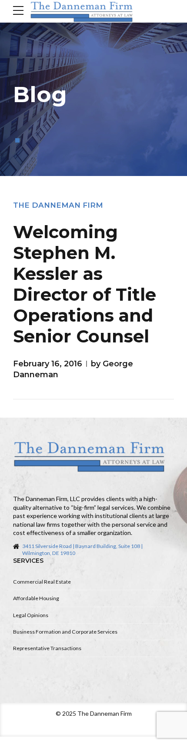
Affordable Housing (36, 598)
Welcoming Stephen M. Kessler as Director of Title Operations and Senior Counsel (84, 284)
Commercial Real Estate (42, 581)
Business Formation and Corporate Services (65, 631)
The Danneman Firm (58, 205)
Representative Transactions (47, 648)
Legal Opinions (30, 615)
